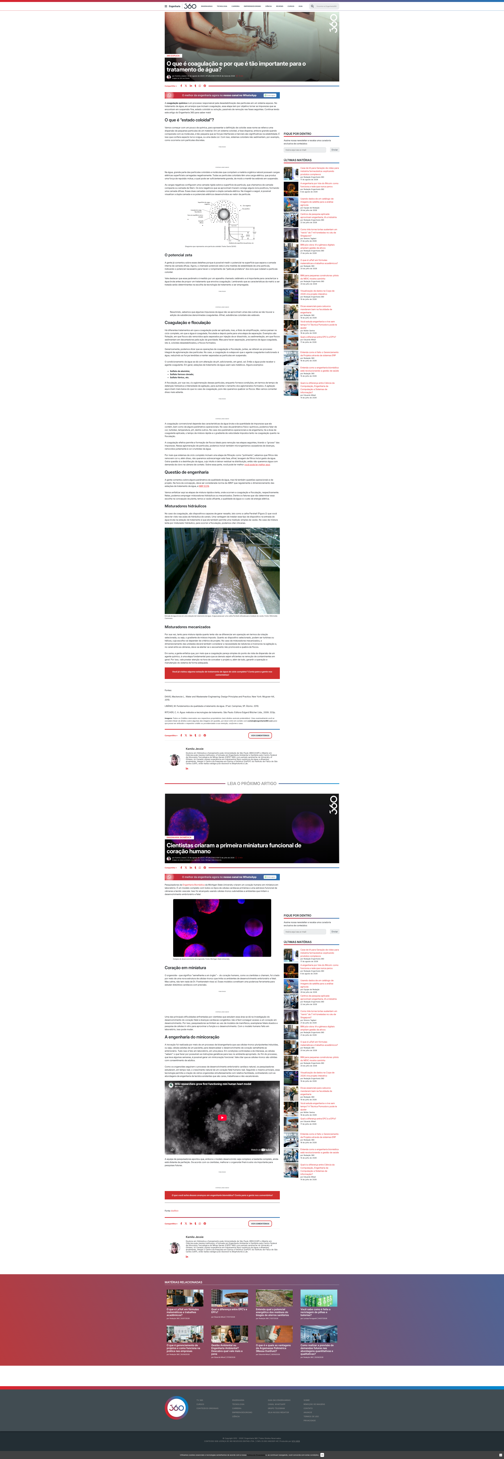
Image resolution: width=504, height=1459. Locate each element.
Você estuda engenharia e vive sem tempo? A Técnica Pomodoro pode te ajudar (318, 324)
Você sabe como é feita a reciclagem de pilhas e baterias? (315, 1312)
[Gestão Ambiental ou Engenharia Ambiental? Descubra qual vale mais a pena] (229, 1334)
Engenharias (206, 6)
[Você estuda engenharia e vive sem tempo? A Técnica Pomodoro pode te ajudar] (291, 327)
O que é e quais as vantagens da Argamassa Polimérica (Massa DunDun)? (273, 1348)
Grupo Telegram (276, 1408)
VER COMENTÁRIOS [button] (260, 735)
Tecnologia (222, 6)
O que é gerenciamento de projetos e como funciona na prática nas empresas (183, 1348)
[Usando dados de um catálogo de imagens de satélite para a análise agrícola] (291, 204)
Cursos (291, 6)
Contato (308, 1408)
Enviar (335, 149)
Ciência (268, 6)
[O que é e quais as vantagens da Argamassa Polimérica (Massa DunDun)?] (274, 1334)
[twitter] (186, 86)
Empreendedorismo (252, 6)
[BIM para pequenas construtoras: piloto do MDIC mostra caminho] (291, 281)
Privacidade (310, 1420)
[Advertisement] (222, 156)
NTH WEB (296, 1441)
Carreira (236, 6)
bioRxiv (174, 1210)
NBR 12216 (204, 486)
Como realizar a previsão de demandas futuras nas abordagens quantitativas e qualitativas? (317, 1349)
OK (322, 1455)
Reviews (279, 6)
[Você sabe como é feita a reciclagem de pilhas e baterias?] (319, 1298)
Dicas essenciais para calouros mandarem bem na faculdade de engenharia (316, 309)
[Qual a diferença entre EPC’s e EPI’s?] (291, 343)
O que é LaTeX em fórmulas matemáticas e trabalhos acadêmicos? (183, 1312)
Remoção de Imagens (314, 1404)
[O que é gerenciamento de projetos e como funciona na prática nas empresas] (185, 1334)
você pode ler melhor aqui (257, 464)
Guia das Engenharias (279, 1400)
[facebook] (181, 86)
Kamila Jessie (195, 748)
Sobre (307, 1400)
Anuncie (308, 1412)
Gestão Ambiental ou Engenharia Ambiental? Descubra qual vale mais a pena (227, 1349)
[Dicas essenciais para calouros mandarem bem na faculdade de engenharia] (291, 312)
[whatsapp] (191, 86)
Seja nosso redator (278, 1412)
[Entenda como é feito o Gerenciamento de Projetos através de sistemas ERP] (291, 358)
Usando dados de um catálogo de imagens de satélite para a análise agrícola (317, 201)
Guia (301, 6)
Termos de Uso (311, 1416)
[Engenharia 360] (182, 6)
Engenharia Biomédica (179, 837)
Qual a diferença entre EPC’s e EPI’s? (318, 337)
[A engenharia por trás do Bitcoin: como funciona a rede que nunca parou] (291, 189)
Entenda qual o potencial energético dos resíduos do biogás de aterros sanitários (272, 1312)
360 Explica (173, 55)
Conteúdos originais (207, 1408)
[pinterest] (205, 86)
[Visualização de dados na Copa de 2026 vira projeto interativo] (291, 297)
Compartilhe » (171, 86)
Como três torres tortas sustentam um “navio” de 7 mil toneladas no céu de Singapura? (318, 232)
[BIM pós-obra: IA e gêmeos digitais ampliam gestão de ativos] (291, 251)
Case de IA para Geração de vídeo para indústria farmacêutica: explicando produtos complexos (319, 171)
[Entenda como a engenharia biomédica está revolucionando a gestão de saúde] (291, 373)
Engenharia (238, 1400)
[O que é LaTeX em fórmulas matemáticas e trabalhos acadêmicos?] (291, 266)
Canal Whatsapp (276, 1404)
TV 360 (199, 1400)
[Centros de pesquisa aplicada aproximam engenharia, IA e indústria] (291, 220)
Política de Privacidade (256, 1455)
